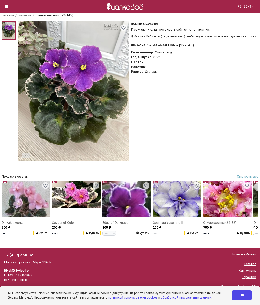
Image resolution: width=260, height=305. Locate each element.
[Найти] (240, 6)
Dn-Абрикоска (12, 223)
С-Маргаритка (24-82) (219, 223)
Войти (249, 6)
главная (8, 15)
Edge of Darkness (115, 223)
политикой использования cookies (132, 297)
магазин (24, 15)
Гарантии (249, 277)
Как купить (247, 271)
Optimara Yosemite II (168, 223)
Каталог (250, 264)
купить (43, 233)
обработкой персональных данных (186, 297)
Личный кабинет (243, 254)
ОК (241, 295)
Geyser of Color (63, 223)
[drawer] (6, 6)
